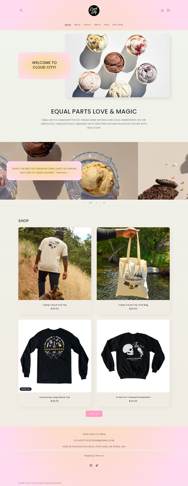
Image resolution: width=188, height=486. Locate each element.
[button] (21, 10)
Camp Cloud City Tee (55, 305)
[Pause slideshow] (103, 203)
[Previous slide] (84, 203)
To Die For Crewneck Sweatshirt (133, 397)
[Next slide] (97, 203)
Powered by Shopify (53, 483)
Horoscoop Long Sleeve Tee (54, 397)
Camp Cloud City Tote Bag (133, 305)
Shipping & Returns (94, 455)
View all (94, 413)
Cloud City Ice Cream (35, 483)
